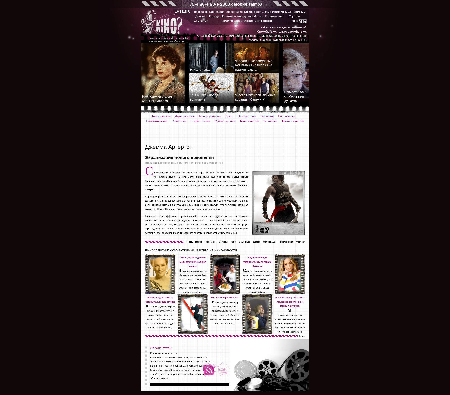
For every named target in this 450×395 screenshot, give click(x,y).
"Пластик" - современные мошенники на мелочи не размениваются (253, 65)
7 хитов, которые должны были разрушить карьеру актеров (192, 262)
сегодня (239, 4)
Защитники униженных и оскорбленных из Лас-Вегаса (181, 361)
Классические (161, 116)
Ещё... (302, 336)
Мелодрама (245, 16)
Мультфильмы (295, 12)
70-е (193, 4)
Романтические (156, 121)
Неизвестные (247, 116)
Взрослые (201, 12)
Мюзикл (258, 16)
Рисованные (286, 116)
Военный (242, 12)
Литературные (185, 116)
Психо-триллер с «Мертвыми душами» (295, 96)
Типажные (270, 121)
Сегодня (223, 242)
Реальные (267, 116)
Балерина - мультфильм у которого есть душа (176, 369)
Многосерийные (210, 116)
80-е (204, 4)
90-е (214, 4)
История (278, 12)
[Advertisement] (225, 134)
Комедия (215, 16)
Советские (179, 121)
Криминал (229, 16)
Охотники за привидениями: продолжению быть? (178, 357)
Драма (266, 12)
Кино (294, 20)
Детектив (255, 12)
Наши (229, 116)
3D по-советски (159, 378)
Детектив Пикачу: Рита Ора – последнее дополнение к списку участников (290, 301)
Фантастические (292, 121)
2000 (225, 4)
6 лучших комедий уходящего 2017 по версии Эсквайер (257, 262)
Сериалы (295, 16)
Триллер (227, 20)
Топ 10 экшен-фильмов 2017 (225, 297)
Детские (200, 16)
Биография (216, 12)
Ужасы (238, 20)
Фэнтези (266, 20)
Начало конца (200, 69)
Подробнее (210, 242)
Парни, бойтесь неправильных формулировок (177, 365)
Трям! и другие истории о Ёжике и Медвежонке (177, 374)
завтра (255, 4)
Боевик (230, 12)
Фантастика (251, 20)
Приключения (274, 16)
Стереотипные (200, 121)
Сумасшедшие (225, 121)
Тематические (249, 121)
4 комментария (194, 242)
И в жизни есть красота (163, 353)
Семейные (201, 20)
